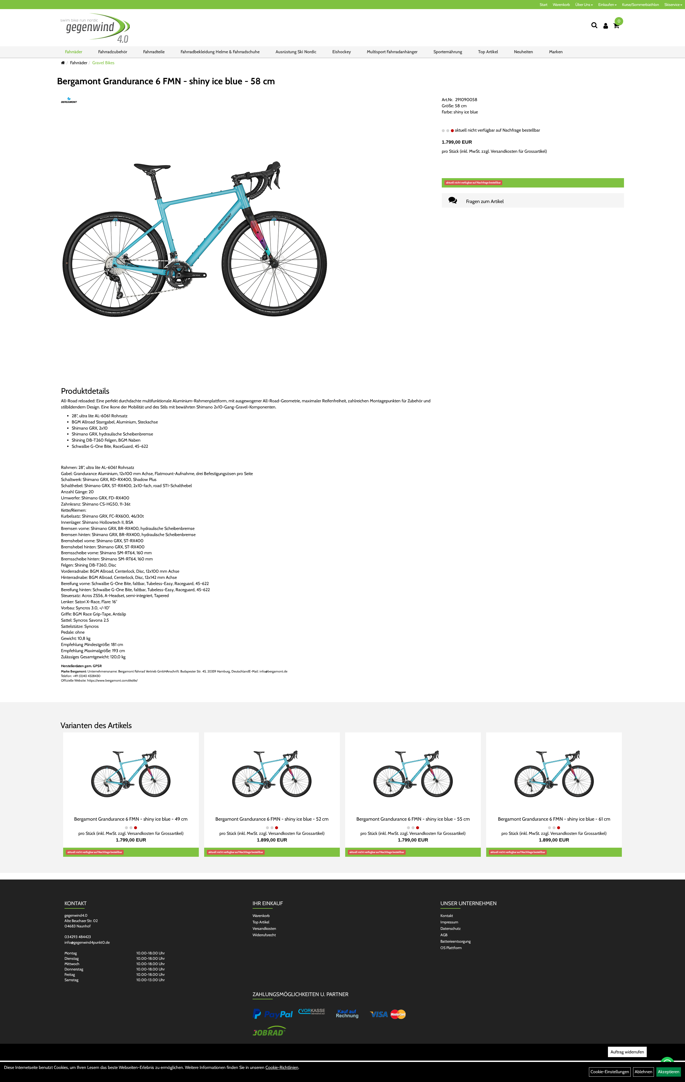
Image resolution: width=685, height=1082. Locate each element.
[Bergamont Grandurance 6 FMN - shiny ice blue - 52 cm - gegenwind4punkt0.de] (272, 773)
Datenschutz (450, 928)
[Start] (63, 62)
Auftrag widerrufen (627, 1051)
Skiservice (672, 4)
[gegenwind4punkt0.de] (95, 28)
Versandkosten (264, 928)
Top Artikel (488, 51)
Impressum (449, 922)
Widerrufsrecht (264, 934)
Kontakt (446, 915)
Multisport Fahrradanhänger (392, 51)
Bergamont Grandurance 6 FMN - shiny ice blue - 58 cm (166, 81)
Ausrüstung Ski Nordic (296, 51)
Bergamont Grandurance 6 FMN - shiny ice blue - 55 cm (413, 819)
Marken (556, 51)
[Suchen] (594, 25)
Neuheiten (523, 51)
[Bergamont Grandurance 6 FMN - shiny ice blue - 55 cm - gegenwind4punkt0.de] (413, 773)
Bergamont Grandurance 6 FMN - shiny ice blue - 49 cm (131, 819)
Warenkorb (561, 4)
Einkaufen (606, 4)
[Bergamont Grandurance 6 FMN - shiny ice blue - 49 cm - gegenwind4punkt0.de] (131, 773)
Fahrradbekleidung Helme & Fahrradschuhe (220, 51)
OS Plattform (451, 947)
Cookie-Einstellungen (610, 1071)
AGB (443, 934)
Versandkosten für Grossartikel (518, 151)
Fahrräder (73, 51)
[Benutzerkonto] (606, 26)
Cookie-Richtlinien (281, 1067)
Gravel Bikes (103, 62)
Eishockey (341, 51)
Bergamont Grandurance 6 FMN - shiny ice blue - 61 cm (554, 819)
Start (543, 4)
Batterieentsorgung (455, 941)
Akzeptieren (668, 1071)
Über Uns (582, 4)
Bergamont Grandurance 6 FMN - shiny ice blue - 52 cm (272, 819)
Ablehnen (643, 1071)
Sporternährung (447, 51)
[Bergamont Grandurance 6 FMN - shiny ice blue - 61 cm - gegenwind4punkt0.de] (554, 773)
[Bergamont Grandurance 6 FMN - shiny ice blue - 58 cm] (195, 238)
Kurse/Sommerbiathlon (640, 4)
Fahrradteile (154, 51)
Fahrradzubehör (112, 51)
